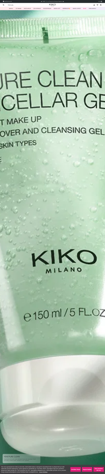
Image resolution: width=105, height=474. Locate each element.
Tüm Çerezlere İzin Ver (99, 469)
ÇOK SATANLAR (37, 8)
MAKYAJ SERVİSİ (77, 8)
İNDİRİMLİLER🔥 (66, 8)
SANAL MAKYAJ (92, 8)
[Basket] (100, 5)
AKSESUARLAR (27, 8)
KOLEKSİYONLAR (47, 8)
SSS (99, 1)
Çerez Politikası (43, 472)
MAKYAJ (11, 8)
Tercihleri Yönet (75, 469)
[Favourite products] (97, 5)
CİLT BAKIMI (18, 8)
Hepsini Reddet (87, 469)
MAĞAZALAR (8, 1)
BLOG (84, 8)
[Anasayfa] (52, 5)
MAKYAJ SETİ (57, 8)
